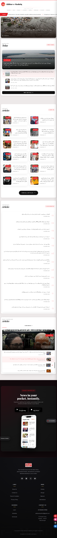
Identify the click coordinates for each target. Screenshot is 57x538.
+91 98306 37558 (42, 510)
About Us (14, 489)
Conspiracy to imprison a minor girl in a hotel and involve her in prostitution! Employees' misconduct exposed (26, 14)
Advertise (14, 513)
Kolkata (42, 489)
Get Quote (14, 516)
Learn (14, 510)
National (42, 496)
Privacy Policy (14, 499)
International (42, 499)
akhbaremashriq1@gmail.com (42, 513)
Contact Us (14, 492)
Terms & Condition (14, 496)
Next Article (27, 92)
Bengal (42, 492)
